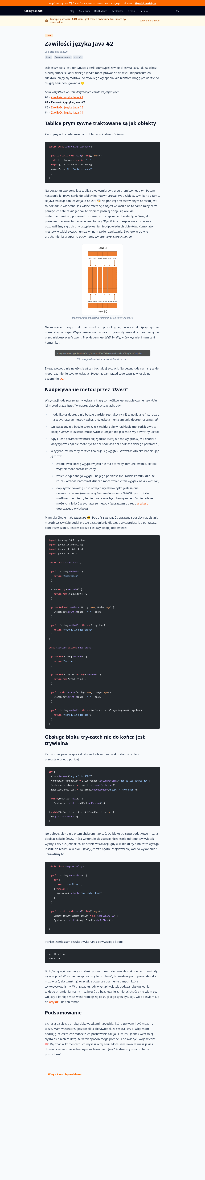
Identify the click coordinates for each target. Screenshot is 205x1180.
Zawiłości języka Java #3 (67, 107)
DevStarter (117, 10)
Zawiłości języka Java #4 (67, 112)
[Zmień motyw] (178, 11)
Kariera (144, 10)
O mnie (131, 10)
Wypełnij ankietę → (145, 3)
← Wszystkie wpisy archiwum (63, 1074)
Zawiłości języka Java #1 (67, 97)
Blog (72, 10)
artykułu (142, 503)
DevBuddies (100, 10)
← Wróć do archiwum (148, 20)
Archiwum (84, 10)
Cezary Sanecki (33, 11)
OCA (63, 379)
